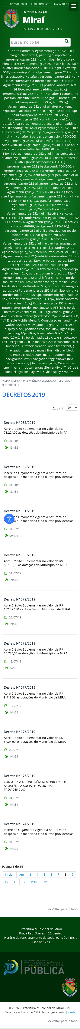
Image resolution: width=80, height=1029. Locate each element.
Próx (34, 882)
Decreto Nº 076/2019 (19, 731)
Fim (45, 882)
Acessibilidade (19, 4)
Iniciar (9, 874)
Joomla (71, 1012)
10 (6, 882)
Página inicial (10, 380)
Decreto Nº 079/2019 (19, 599)
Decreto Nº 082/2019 (19, 467)
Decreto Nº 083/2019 (19, 422)
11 (15, 882)
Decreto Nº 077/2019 (19, 687)
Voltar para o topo (64, 909)
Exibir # (58, 408)
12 (24, 882)
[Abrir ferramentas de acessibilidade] (9, 519)
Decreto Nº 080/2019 (19, 555)
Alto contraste (41, 4)
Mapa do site (62, 4)
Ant (21, 874)
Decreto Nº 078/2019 (19, 643)
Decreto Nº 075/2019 (19, 776)
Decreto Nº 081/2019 (19, 511)
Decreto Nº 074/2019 (19, 824)
